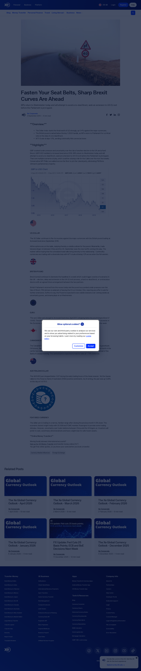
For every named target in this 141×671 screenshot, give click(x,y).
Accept (91, 346)
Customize (78, 346)
